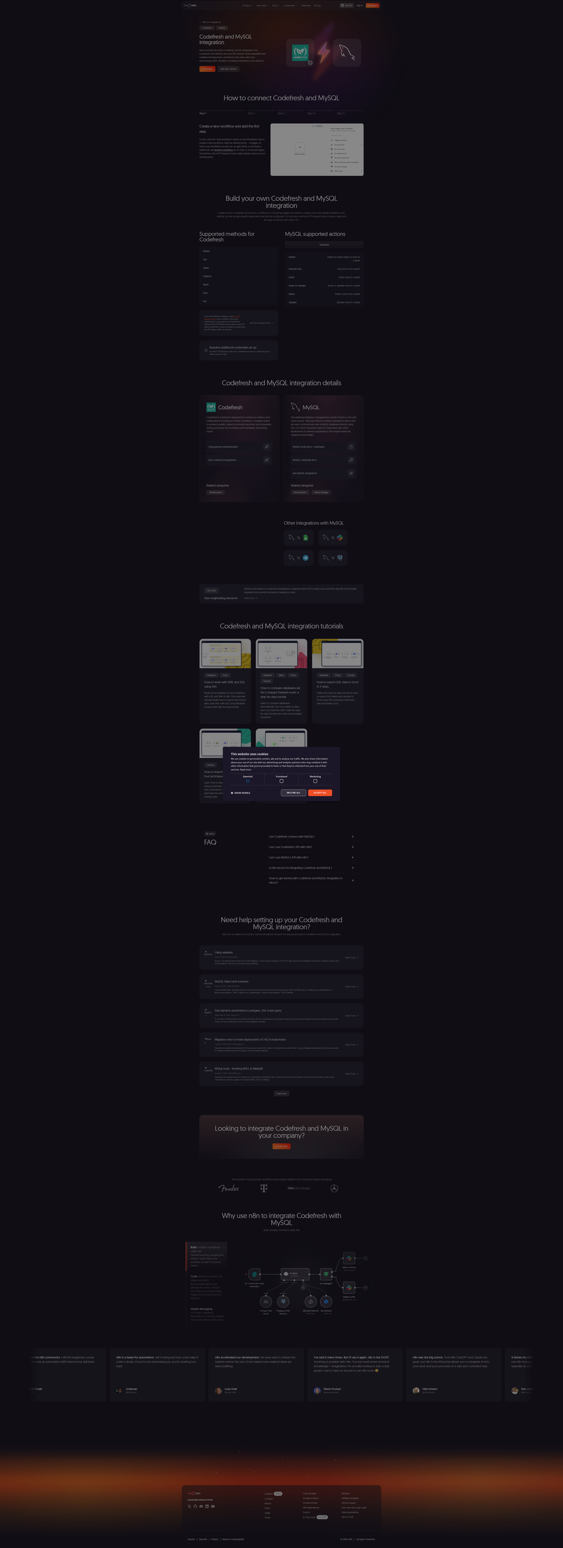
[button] (240, 792)
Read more (245, 769)
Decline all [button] (293, 792)
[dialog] (281, 774)
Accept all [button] (320, 792)
